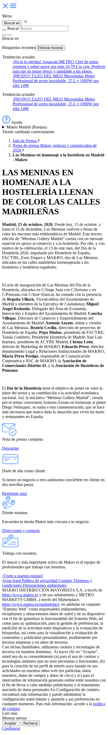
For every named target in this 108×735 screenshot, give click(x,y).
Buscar (13, 28)
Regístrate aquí (14, 493)
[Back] (4, 30)
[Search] (9, 35)
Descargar (10, 448)
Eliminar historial (50, 48)
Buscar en (12, 23)
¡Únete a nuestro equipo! (22, 576)
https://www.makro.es (20, 595)
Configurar (11, 728)
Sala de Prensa (25, 140)
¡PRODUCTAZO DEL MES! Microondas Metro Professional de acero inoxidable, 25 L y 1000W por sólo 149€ (56, 81)
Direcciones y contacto (21, 530)
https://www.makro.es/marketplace (30, 604)
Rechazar (30, 723)
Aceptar (11, 723)
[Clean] (4, 35)
